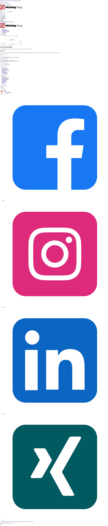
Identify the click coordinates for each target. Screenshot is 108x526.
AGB (3, 83)
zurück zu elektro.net (5, 72)
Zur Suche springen (10, 0)
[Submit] (1, 55)
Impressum (3, 82)
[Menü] (1, 10)
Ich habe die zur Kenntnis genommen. (10, 57)
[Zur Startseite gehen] (11, 9)
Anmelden (1, 20)
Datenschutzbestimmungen (8, 57)
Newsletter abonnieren (5, 68)
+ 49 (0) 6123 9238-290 (8, 4)
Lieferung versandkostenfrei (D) (4, 2)
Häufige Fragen (4, 77)
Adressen (9, 21)
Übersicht (1, 21)
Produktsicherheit (4, 81)
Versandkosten (15, 521)
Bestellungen (12, 21)
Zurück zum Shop (2, 50)
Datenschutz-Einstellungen (5, 70)
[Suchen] (9, 11)
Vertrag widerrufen (4, 73)
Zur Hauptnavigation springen (17, 0)
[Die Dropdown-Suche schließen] (11, 11)
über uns (3, 67)
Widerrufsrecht (4, 80)
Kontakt (3, 71)
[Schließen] (0, 525)
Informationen (2, 75)
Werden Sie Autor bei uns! (5, 78)
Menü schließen (4, 18)
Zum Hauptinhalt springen (4, 0)
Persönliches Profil (5, 21)
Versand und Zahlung (5, 79)
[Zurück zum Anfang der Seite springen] (1, 524)
